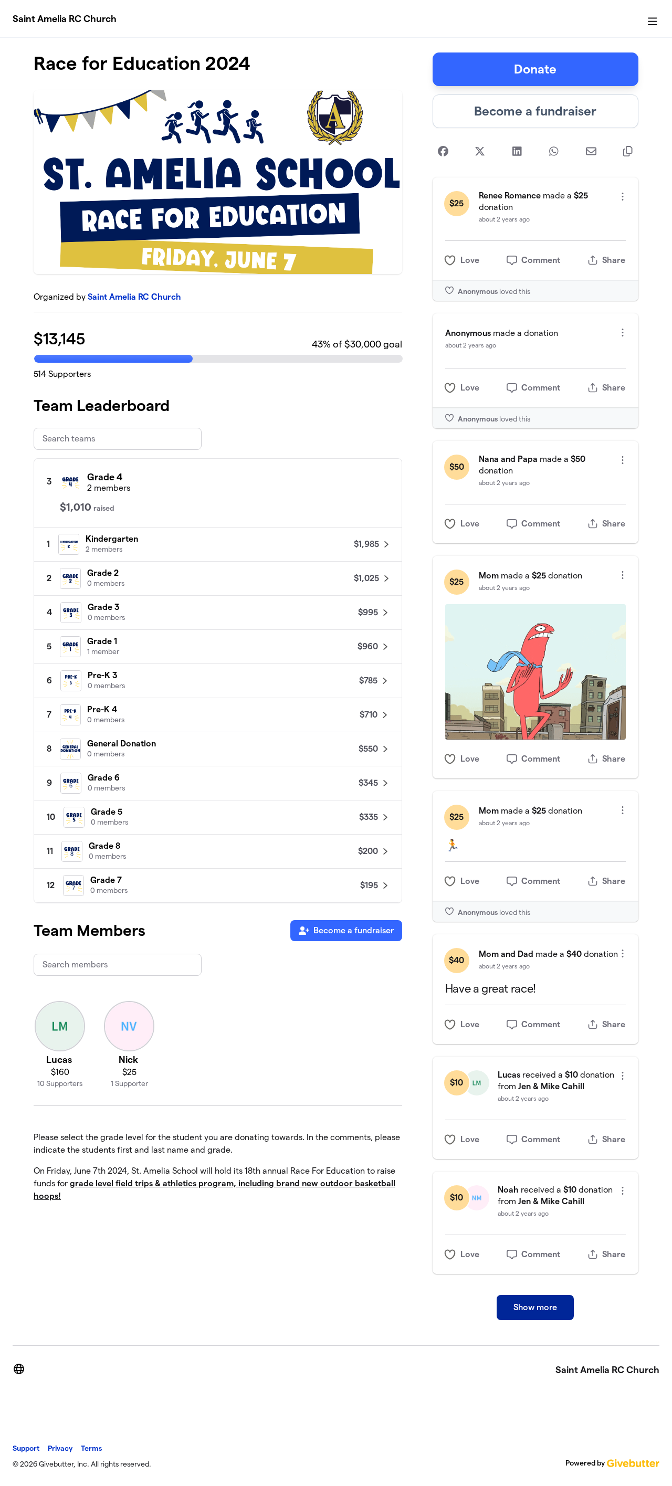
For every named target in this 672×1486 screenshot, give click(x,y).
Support (26, 1448)
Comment (540, 260)
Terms (91, 1448)
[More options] (622, 196)
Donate (535, 69)
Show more (535, 1307)
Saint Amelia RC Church (65, 19)
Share (613, 260)
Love (469, 260)
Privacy (60, 1448)
